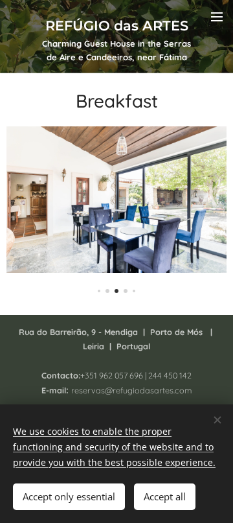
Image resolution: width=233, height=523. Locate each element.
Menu (217, 16)
